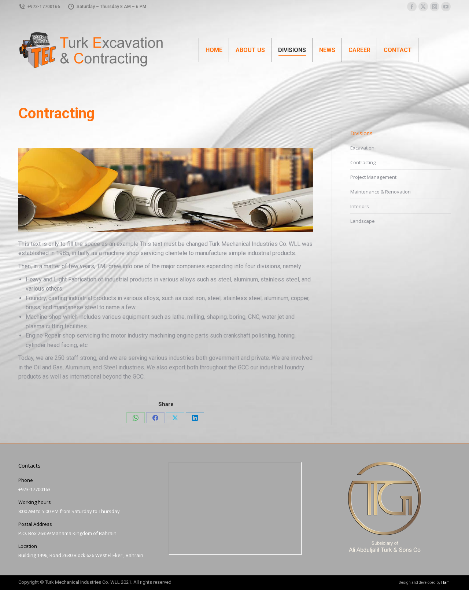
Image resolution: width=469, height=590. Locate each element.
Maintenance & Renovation (380, 191)
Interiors (359, 206)
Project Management (373, 177)
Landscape (362, 221)
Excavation (362, 147)
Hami (446, 582)
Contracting (363, 162)
